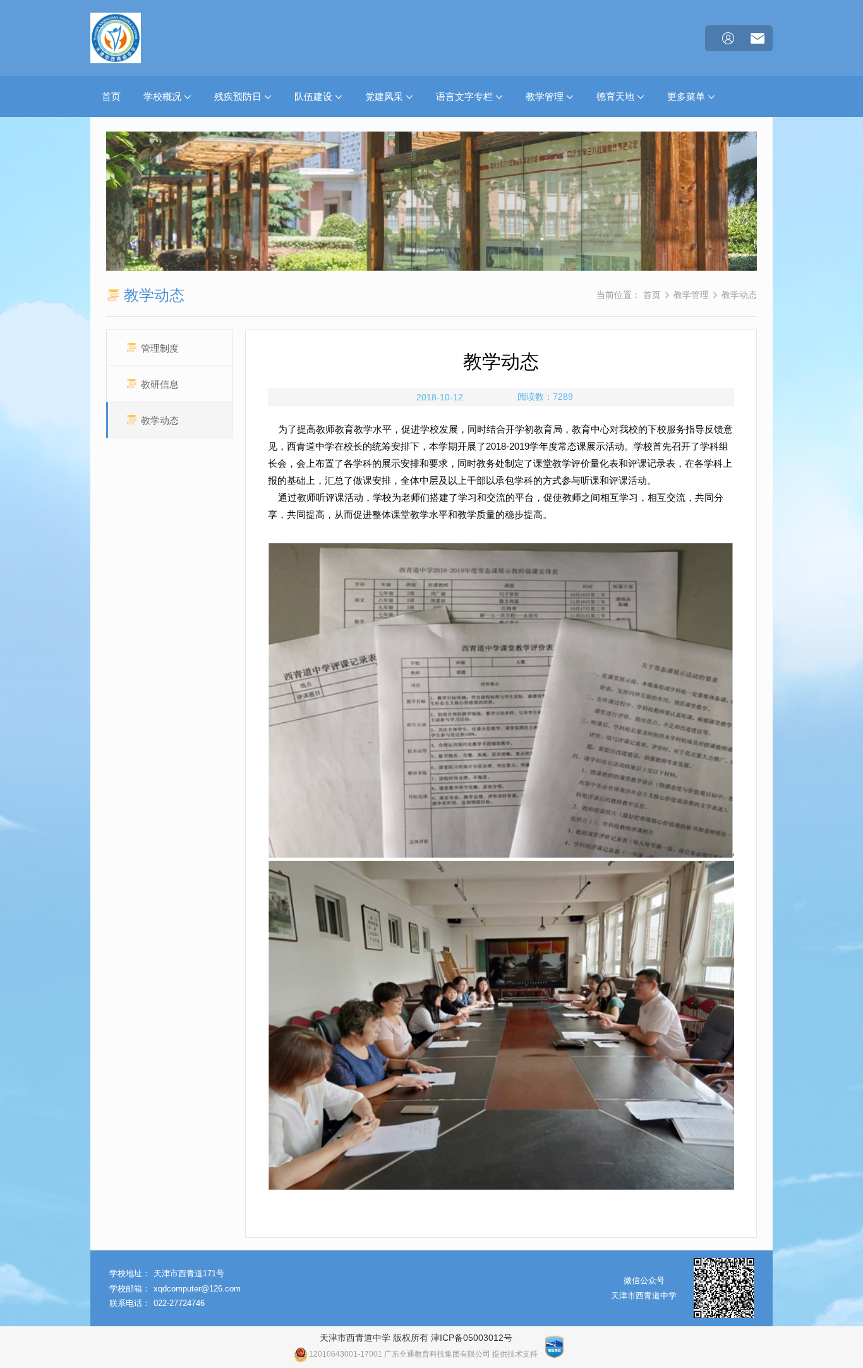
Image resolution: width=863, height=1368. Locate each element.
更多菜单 (687, 96)
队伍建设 (314, 96)
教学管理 (546, 96)
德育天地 (616, 96)
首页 (111, 96)
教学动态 (739, 295)
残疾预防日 (239, 96)
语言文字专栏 (465, 96)
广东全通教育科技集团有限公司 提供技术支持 (461, 1354)
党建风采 (385, 96)
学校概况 (163, 96)
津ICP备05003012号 (471, 1338)
